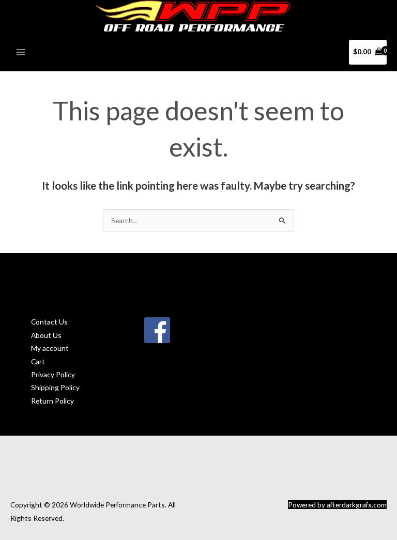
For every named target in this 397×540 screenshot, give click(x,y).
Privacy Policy (53, 374)
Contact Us (49, 321)
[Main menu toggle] (20, 52)
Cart (38, 361)
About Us (46, 335)
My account (50, 348)
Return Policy (52, 400)
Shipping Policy (55, 387)
